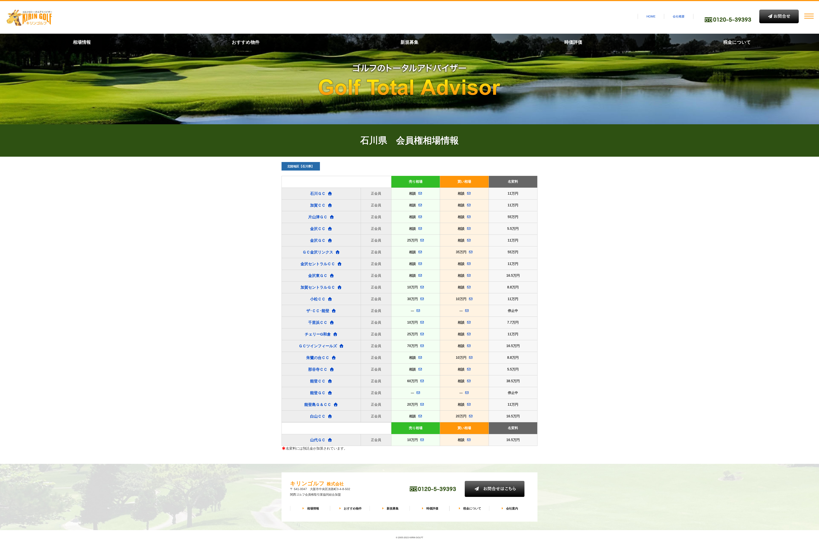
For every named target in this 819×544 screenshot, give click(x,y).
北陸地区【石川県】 (300, 166)
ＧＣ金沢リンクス (317, 252)
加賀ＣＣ (317, 205)
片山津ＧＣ (317, 217)
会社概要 (679, 16)
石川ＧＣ (317, 193)
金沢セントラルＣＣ (318, 264)
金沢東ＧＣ (317, 275)
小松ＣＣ (317, 299)
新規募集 (409, 42)
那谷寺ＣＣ (317, 369)
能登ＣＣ (317, 381)
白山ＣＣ (317, 416)
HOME (650, 16)
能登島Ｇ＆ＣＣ (317, 404)
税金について (737, 42)
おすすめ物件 (246, 42)
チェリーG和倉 (318, 334)
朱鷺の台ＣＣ (317, 358)
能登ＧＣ (317, 393)
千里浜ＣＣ (317, 322)
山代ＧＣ (317, 440)
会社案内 (512, 508)
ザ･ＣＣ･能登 (317, 311)
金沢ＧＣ (317, 240)
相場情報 (82, 42)
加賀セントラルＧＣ (318, 287)
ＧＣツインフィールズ (318, 346)
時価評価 (573, 42)
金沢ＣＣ (317, 229)
